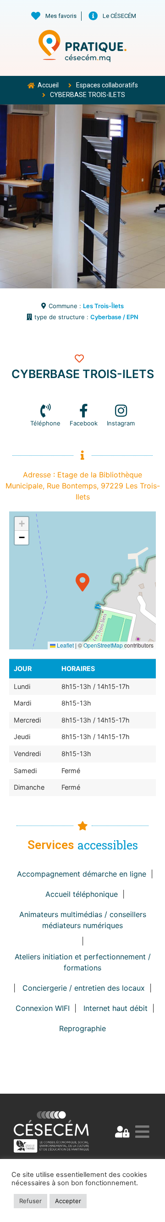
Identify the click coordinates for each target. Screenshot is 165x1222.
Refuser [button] (30, 1201)
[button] (82, 580)
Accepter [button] (68, 1201)
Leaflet (64, 645)
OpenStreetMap (103, 645)
